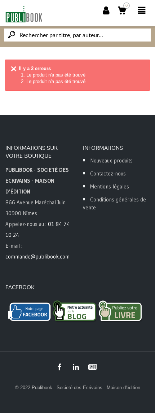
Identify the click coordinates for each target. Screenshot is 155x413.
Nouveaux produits (111, 160)
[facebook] (59, 367)
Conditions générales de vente (114, 203)
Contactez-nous (108, 173)
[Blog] (92, 367)
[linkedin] (75, 367)
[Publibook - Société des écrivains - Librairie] (23, 14)
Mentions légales (109, 186)
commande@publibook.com (37, 256)
